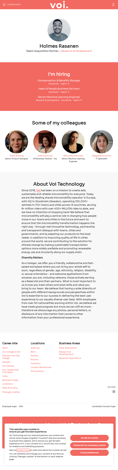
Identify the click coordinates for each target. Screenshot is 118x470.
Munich (34, 359)
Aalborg (35, 348)
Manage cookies (11, 392)
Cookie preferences (89, 452)
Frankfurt (36, 363)
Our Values (8, 366)
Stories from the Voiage (11, 356)
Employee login (9, 406)
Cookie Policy (23, 450)
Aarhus (34, 355)
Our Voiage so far (11, 352)
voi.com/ (112, 387)
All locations (37, 371)
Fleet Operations (68, 348)
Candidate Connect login (104, 406)
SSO (21, 406)
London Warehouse (41, 367)
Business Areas (10, 380)
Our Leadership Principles (10, 371)
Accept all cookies (89, 438)
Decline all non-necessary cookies (89, 445)
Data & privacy (10, 388)
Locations (7, 384)
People (6, 362)
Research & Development (76, 51)
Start (5, 348)
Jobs (5, 376)
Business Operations (70, 358)
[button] (113, 4)
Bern (33, 352)
